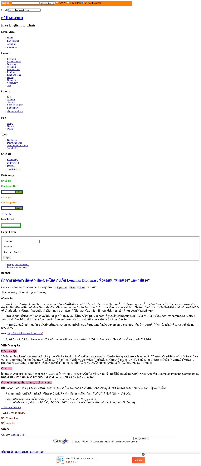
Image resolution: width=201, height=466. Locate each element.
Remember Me (10, 252)
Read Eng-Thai (14, 75)
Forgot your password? (18, 264)
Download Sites (14, 143)
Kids (9, 96)
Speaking (11, 67)
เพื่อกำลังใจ (13, 163)
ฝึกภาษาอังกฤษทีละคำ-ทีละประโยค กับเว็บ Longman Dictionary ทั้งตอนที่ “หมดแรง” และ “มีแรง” (75, 280)
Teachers (11, 102)
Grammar (11, 80)
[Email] (81, 287)
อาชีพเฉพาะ (13, 108)
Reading (11, 72)
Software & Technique (17, 145)
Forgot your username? (18, 267)
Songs (10, 123)
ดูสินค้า (138, 460)
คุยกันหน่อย (13, 41)
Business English (15, 104)
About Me (12, 44)
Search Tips (12, 148)
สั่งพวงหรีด (7, 452)
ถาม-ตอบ (12, 47)
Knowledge (12, 159)
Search (4, 10)
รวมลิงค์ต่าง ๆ (14, 169)
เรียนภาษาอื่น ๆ (15, 111)
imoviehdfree (21, 452)
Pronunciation (13, 69)
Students (11, 99)
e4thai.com (12, 17)
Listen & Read (14, 61)
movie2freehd (36, 452)
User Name (9, 241)
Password (8, 246)
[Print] (72, 287)
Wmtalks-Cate (17, 434)
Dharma (11, 166)
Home (10, 37)
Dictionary (12, 140)
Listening (11, 59)
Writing (10, 77)
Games (10, 126)
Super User (62, 287)
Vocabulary (12, 82)
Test (9, 85)
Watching (11, 64)
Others (10, 129)
